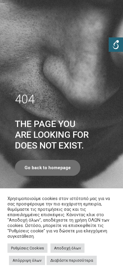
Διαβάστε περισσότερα (71, 260)
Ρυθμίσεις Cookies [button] (27, 248)
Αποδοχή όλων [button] (67, 248)
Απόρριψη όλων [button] (27, 260)
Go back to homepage (47, 167)
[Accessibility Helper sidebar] (116, 44)
